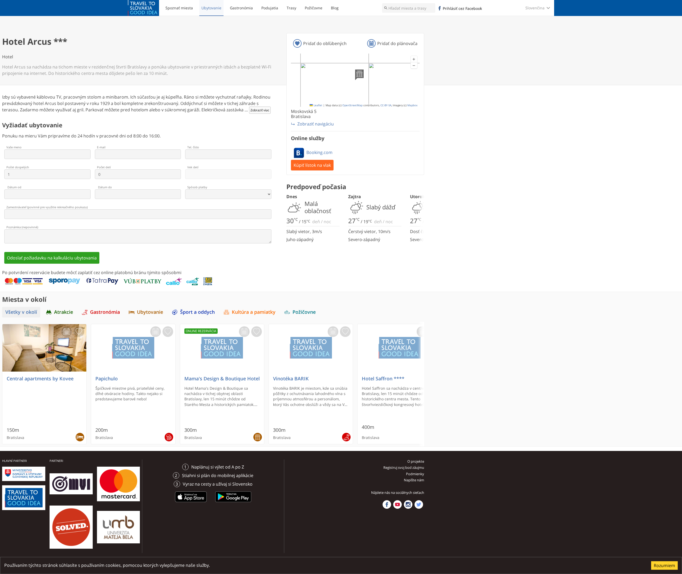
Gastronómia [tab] (105, 312)
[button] (414, 59)
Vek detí (192, 167)
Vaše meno (14, 147)
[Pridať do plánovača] (66, 331)
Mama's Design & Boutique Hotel (222, 378)
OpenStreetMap (352, 105)
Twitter (419, 504)
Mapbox (412, 105)
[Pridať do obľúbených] (79, 331)
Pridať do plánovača (397, 43)
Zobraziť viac (259, 110)
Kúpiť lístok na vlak (312, 165)
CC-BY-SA (385, 105)
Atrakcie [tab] (63, 312)
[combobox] (408, 8)
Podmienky (415, 473)
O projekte (415, 461)
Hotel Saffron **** (383, 378)
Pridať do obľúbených (325, 43)
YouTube (397, 504)
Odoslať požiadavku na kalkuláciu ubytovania (52, 258)
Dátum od (14, 187)
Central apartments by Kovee (40, 378)
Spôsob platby (197, 187)
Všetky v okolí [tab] (21, 312)
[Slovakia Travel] (143, 8)
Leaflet (317, 105)
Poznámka (22, 227)
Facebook (387, 504)
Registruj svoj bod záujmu (403, 467)
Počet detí (104, 167)
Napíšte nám (414, 480)
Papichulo (106, 378)
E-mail (101, 147)
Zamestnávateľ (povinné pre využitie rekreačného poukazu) (47, 207)
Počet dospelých (17, 167)
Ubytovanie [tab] (150, 312)
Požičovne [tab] (304, 312)
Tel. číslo (193, 147)
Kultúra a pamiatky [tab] (253, 312)
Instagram (408, 504)
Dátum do (105, 187)
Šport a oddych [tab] (197, 312)
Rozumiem (664, 565)
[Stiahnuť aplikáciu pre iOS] (191, 502)
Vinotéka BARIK (291, 378)
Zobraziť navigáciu (315, 124)
